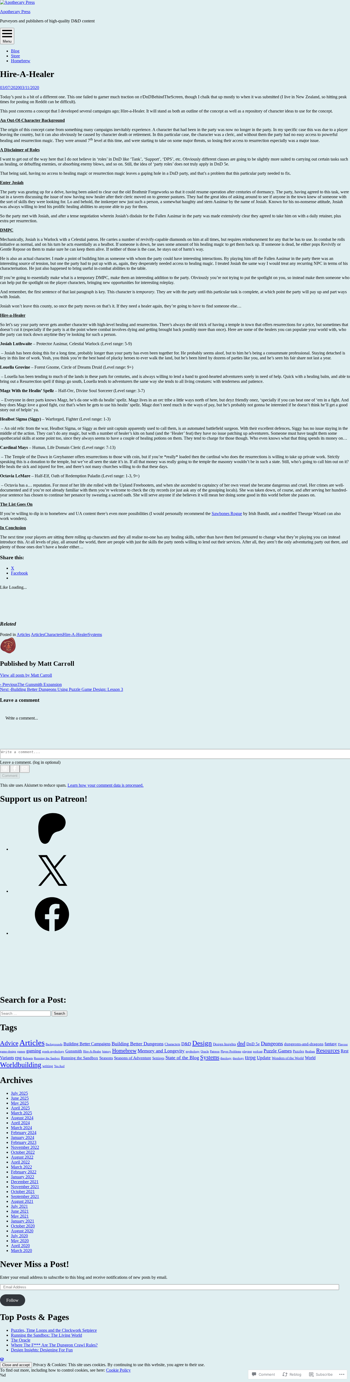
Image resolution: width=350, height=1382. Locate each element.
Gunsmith (73, 1051)
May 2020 (20, 1240)
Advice (9, 1043)
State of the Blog (182, 1057)
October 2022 (23, 1152)
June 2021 (20, 1211)
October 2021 (23, 1191)
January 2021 (22, 1221)
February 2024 (23, 1132)
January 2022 (22, 1176)
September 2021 (25, 1196)
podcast (257, 1051)
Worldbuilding (20, 1065)
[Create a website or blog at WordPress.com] (2, 1359)
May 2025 (20, 1103)
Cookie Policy (118, 1370)
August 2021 (22, 1201)
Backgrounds (54, 1044)
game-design (8, 1051)
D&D (186, 1043)
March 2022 (21, 1167)
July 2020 (19, 1235)
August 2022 (22, 1157)
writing (47, 1066)
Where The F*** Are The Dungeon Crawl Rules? (54, 1345)
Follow (12, 1300)
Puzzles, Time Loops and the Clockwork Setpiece (54, 1330)
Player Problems (231, 1051)
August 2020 (22, 1231)
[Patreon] (52, 849)
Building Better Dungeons (138, 1043)
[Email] (25, 769)
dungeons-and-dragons (303, 1044)
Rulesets (28, 1058)
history (106, 1051)
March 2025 (21, 1113)
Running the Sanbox (47, 1058)
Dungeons (272, 1043)
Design (202, 1043)
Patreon (215, 1051)
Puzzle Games (278, 1050)
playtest (247, 1051)
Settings (158, 1058)
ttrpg (250, 1057)
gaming (33, 1050)
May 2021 (20, 1216)
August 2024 (22, 1117)
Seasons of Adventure (132, 1058)
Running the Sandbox (79, 1058)
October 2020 (23, 1226)
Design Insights (224, 1044)
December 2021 (25, 1181)
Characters (53, 634)
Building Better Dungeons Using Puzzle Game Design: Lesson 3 (61, 689)
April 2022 (20, 1162)
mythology (193, 1051)
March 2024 (21, 1127)
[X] (52, 891)
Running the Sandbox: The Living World (46, 1335)
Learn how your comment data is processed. (106, 785)
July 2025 (19, 1093)
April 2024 (20, 1122)
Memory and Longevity (161, 1050)
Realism (310, 1051)
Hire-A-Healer (75, 634)
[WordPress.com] (5, 769)
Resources (328, 1050)
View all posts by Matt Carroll (26, 675)
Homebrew (20, 60)
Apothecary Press (15, 11)
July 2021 (19, 1206)
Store (15, 56)
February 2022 (23, 1172)
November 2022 (25, 1147)
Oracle (205, 1051)
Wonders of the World (288, 1058)
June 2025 (20, 1098)
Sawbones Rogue (227, 513)
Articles (23, 634)
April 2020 (20, 1245)
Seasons (106, 1058)
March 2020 (21, 1250)
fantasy (331, 1043)
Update (264, 1057)
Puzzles (298, 1051)
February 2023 (23, 1142)
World (310, 1057)
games (21, 1051)
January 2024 (22, 1137)
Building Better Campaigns (86, 1043)
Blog (15, 51)
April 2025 (20, 1108)
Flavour (343, 1044)
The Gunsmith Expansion (31, 684)
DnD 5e (253, 1044)
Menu (7, 41)
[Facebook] (15, 769)
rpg (18, 1057)
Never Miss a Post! (34, 1264)
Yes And (59, 1066)
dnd (241, 1043)
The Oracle (20, 1340)
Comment (10, 776)
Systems (95, 634)
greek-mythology (53, 1051)
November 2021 (25, 1186)
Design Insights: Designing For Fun (42, 1350)
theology (226, 1058)
